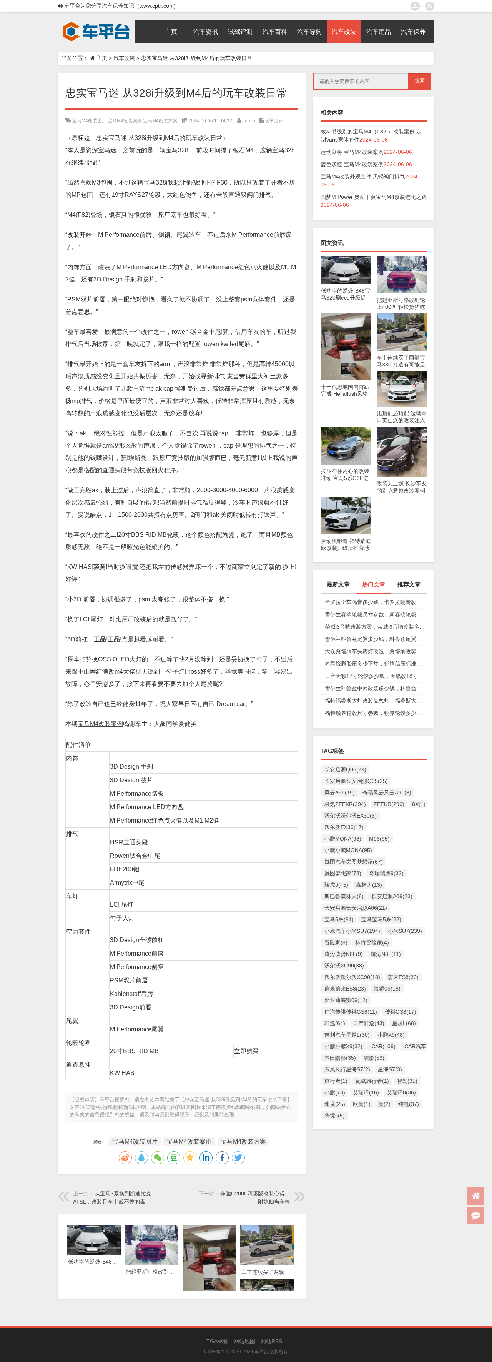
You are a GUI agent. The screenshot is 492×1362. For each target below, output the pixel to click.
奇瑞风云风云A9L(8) (386, 792)
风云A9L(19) (339, 792)
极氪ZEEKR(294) (345, 804)
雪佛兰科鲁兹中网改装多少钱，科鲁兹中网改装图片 (376, 688)
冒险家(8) (335, 942)
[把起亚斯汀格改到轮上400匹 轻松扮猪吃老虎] (402, 260)
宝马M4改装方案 (160, 120)
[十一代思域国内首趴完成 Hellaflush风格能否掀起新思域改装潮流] (346, 317)
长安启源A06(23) (391, 896)
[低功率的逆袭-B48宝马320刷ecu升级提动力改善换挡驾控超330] (346, 260)
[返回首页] (475, 1196)
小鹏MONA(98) (342, 839)
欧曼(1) (362, 1104)
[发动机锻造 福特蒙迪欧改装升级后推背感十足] (346, 501)
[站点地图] (415, 6)
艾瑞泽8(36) (401, 1092)
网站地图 (244, 1341)
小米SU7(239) (405, 931)
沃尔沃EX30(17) (344, 827)
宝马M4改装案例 (125, 120)
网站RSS (271, 1341)
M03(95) (379, 839)
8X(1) (419, 804)
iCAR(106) (383, 1046)
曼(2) (384, 1104)
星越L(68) (404, 1023)
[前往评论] (475, 1215)
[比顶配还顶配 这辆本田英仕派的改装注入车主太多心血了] (402, 375)
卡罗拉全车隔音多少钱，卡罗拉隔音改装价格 (376, 602)
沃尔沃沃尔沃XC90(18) (352, 977)
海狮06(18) (387, 989)
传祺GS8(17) (400, 1012)
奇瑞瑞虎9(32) (386, 873)
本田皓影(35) (340, 1058)
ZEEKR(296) (389, 804)
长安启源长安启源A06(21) (355, 908)
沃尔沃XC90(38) (344, 965)
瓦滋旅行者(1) (372, 1081)
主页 (101, 58)
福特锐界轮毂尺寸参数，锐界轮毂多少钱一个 (376, 713)
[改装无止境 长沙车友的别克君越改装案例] (402, 431)
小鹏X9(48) (391, 1035)
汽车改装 (124, 58)
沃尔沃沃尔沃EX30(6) (350, 816)
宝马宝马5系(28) (381, 919)
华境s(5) (334, 1115)
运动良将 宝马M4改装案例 (352, 152)
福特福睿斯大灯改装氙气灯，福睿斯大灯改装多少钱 (376, 701)
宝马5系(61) (339, 919)
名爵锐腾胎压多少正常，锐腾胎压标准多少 (376, 664)
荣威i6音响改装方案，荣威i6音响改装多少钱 (376, 627)
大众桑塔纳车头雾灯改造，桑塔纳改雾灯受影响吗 (376, 651)
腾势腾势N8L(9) (343, 954)
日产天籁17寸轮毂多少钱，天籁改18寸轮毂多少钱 (376, 676)
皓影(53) (374, 1058)
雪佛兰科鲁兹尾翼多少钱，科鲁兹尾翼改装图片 (376, 639)
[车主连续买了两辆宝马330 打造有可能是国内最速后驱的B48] (402, 317)
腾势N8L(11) (386, 954)
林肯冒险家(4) (372, 942)
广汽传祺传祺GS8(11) (350, 1012)
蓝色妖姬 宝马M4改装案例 (352, 164)
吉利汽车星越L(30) (347, 1035)
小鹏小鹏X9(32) (343, 1046)
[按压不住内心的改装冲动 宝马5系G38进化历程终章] (346, 431)
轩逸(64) (334, 1023)
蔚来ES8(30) (403, 977)
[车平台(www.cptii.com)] (96, 23)
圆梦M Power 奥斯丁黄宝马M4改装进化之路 (374, 197)
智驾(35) (407, 1081)
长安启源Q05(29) (345, 769)
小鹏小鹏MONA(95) (348, 850)
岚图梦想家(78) (342, 873)
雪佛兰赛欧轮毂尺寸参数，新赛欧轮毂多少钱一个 (376, 614)
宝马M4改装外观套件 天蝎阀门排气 (363, 176)
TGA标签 (217, 1341)
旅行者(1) (335, 1081)
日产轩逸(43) (368, 1023)
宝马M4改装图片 (89, 120)
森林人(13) (369, 885)
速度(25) (334, 1104)
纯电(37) (408, 1104)
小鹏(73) (334, 1092)
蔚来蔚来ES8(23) (345, 989)
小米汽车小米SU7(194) (352, 931)
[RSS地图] (429, 6)
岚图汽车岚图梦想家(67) (353, 862)
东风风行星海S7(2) (347, 1069)
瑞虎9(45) (336, 885)
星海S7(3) (390, 1069)
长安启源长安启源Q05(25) (356, 781)
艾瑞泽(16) (366, 1092)
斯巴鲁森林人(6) (344, 896)
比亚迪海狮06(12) (345, 1000)
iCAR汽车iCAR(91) (426, 1046)
